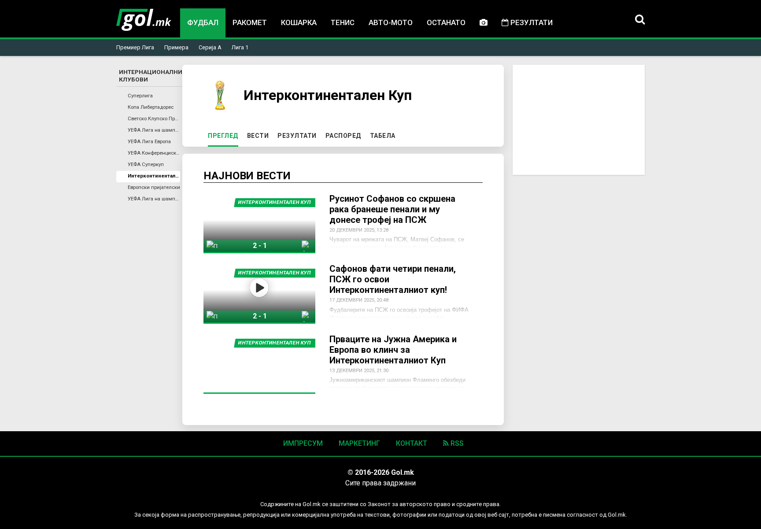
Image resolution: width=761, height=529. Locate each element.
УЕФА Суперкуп (146, 164)
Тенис (343, 22)
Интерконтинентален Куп (154, 176)
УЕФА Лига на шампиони (154, 130)
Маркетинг (359, 443)
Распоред (343, 135)
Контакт (411, 443)
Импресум (303, 443)
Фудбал (202, 22)
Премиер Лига (135, 47)
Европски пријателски (154, 187)
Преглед (224, 135)
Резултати (531, 22)
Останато (446, 22)
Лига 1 (240, 47)
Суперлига (140, 96)
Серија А (210, 47)
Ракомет (250, 22)
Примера (176, 47)
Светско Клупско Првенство (154, 119)
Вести (258, 135)
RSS (456, 443)
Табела (382, 135)
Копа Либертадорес (151, 107)
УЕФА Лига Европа (149, 141)
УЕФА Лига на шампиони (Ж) (154, 199)
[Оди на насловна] (143, 20)
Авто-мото (391, 22)
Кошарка (299, 22)
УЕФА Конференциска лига (154, 153)
